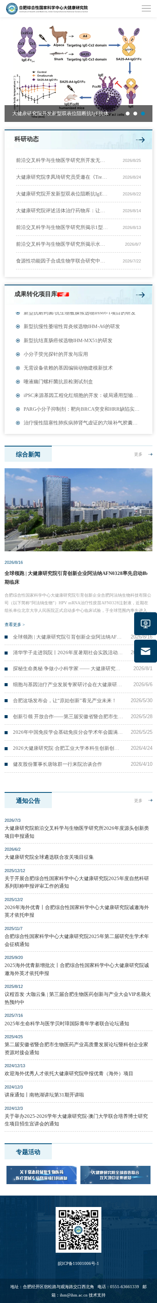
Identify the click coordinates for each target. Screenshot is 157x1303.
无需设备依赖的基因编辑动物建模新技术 (68, 362)
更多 (138, 454)
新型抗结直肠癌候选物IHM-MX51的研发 (68, 335)
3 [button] (143, 113)
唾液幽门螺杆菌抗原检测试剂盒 (58, 376)
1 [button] (128, 113)
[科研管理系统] (145, 623)
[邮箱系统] (145, 651)
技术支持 (97, 1295)
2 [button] (135, 113)
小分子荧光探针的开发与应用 (56, 349)
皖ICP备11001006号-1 (78, 1263)
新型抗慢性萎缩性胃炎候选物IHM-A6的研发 (72, 321)
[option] (78, 72)
